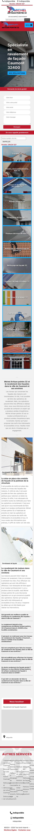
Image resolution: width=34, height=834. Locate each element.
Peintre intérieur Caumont (11, 766)
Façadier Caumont (17, 762)
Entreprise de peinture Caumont (24, 770)
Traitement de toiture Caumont (4, 763)
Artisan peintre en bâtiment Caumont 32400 (30, 783)
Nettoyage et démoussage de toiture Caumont (4, 788)
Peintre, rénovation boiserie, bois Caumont (11, 794)
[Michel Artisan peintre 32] (17, 10)
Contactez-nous (24, 830)
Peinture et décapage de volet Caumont (17, 772)
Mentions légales (10, 830)
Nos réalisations (17, 73)
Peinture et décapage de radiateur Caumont (30, 767)
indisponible (9, 1)
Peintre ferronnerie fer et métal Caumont (17, 785)
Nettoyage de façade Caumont (24, 780)
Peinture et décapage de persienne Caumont (11, 779)
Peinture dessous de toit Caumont (24, 790)
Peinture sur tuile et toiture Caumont (4, 774)
